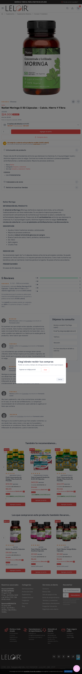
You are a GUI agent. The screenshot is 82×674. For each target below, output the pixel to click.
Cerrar (60, 379)
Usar (45, 370)
